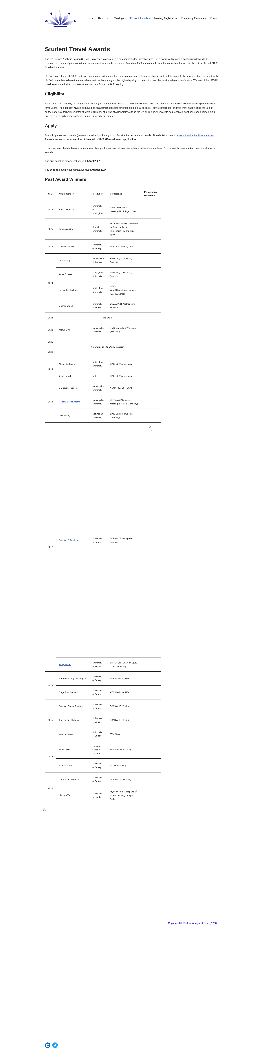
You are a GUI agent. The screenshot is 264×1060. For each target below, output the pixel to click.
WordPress (72, 1056)
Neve (48, 1056)
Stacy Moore (65, 664)
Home (90, 18)
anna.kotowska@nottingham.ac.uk (195, 135)
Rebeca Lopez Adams (69, 401)
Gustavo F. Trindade (69, 540)
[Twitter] (55, 1045)
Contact (214, 18)
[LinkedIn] (47, 1045)
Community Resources (193, 18)
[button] (109, 18)
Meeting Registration (165, 18)
